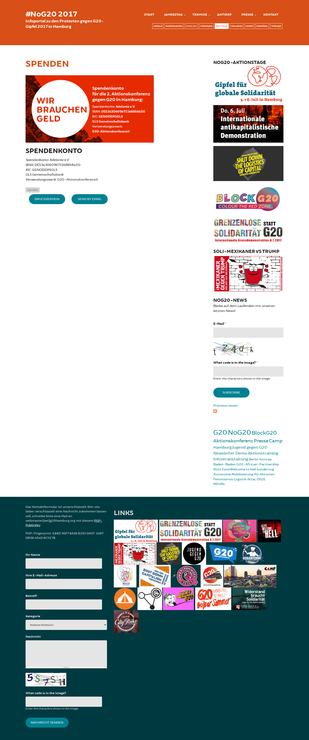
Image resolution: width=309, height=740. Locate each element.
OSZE (261, 479)
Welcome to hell (243, 469)
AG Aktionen (264, 474)
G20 (220, 432)
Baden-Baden (224, 464)
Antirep (265, 459)
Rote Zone (221, 469)
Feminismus (223, 479)
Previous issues (225, 405)
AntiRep (224, 15)
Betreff (32, 596)
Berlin (254, 459)
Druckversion (47, 199)
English (191, 26)
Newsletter (224, 453)
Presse (247, 15)
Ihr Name (34, 555)
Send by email (90, 199)
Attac (251, 479)
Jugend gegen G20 (249, 447)
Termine (200, 15)
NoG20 (239, 432)
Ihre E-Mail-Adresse (42, 575)
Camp (276, 441)
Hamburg (222, 447)
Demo (241, 453)
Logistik (240, 479)
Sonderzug (265, 469)
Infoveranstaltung (230, 459)
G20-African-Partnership (257, 464)
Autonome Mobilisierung (233, 474)
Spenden (32, 190)
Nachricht (34, 637)
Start (149, 15)
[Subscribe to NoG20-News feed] (248, 410)
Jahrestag (173, 15)
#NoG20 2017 (51, 14)
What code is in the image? (235, 363)
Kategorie (34, 616)
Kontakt (270, 15)
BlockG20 (264, 433)
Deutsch (222, 26)
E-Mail (219, 324)
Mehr (218, 484)
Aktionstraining (263, 453)
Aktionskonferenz (233, 441)
